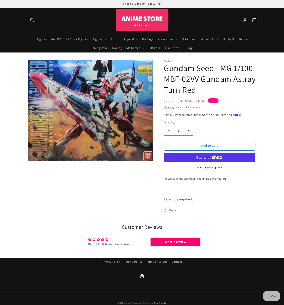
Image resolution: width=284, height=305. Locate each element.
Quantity (169, 122)
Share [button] (172, 210)
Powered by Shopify (156, 303)
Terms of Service (157, 262)
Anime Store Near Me (136, 303)
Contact (177, 262)
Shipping (169, 107)
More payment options (209, 167)
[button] (32, 20)
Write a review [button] (175, 242)
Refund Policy (133, 262)
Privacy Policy (111, 262)
